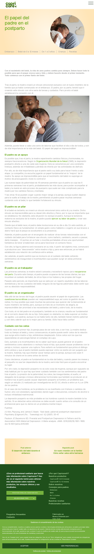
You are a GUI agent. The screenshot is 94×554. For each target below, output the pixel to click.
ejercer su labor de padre (63, 219)
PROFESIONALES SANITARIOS (25, 493)
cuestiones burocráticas (16, 299)
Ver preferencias (69, 546)
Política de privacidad (54, 551)
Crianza (62, 52)
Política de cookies (39, 551)
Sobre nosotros (56, 484)
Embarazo (9, 52)
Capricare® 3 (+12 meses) (59, 482)
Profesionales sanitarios (59, 504)
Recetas (73, 52)
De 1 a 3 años (48, 52)
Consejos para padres (59, 487)
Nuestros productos (57, 476)
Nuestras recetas (56, 501)
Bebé (52, 493)
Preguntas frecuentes (16, 514)
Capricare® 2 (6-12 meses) (59, 479)
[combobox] (21, 499)
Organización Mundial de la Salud (52, 161)
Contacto (10, 517)
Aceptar (24, 546)
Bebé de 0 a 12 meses (28, 52)
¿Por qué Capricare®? (59, 473)
